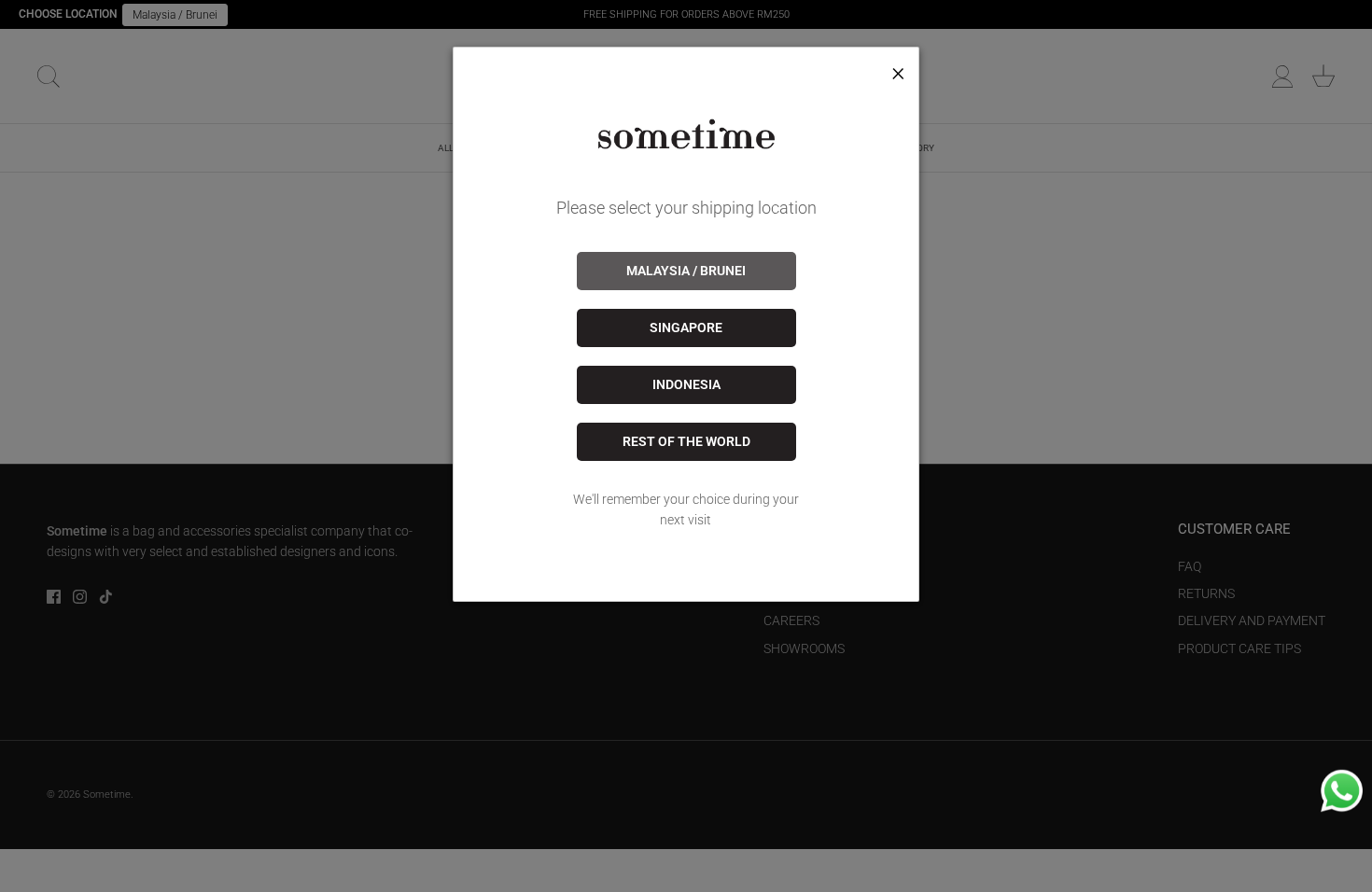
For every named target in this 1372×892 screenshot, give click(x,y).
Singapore (686, 327)
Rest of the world (686, 441)
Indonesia (686, 384)
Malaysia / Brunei (686, 270)
